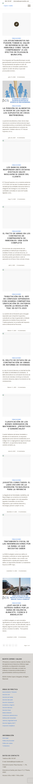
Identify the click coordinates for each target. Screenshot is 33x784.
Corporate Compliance (8, 725)
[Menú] (28, 5)
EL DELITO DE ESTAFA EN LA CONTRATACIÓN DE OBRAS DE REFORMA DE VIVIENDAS (16, 362)
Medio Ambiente (7, 712)
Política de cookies (7, 743)
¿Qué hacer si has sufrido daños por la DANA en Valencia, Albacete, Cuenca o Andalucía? (16, 610)
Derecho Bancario (7, 707)
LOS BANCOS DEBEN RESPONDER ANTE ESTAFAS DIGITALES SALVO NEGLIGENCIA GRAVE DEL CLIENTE (16, 172)
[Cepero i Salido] (13, 5)
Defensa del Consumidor (9, 718)
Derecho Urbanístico (8, 702)
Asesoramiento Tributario (9, 692)
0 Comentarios (21, 77)
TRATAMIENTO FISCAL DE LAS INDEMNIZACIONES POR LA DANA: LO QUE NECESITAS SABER (17, 545)
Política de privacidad (8, 740)
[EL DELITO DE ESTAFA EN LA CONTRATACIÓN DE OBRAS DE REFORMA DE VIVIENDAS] (16, 344)
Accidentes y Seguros (8, 705)
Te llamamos (6, 746)
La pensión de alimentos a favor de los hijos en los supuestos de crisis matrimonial (16, 111)
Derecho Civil (6, 694)
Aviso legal (5, 738)
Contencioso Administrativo (10, 715)
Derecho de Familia (7, 697)
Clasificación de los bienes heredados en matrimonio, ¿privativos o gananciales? (16, 425)
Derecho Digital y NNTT (9, 723)
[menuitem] (8, 1)
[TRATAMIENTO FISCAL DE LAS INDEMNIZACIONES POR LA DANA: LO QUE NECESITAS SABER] (16, 525)
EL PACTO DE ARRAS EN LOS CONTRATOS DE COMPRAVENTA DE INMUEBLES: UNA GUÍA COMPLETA (16, 238)
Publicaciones (16, 38)
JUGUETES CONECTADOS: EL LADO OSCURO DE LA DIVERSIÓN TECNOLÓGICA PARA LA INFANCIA (16, 486)
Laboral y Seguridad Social (9, 720)
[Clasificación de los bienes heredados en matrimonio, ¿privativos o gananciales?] (16, 405)
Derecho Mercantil (7, 700)
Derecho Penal (6, 710)
